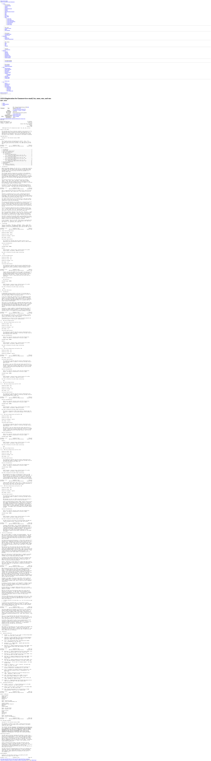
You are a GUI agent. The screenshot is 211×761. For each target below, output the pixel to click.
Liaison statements (8, 69)
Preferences (7, 84)
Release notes (7, 77)
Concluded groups (8, 34)
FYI (9, 49)
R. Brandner (15, 110)
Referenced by (18, 118)
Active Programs (10, 22)
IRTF (6, 14)
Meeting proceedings (8, 66)
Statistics (6, 73)
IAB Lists (8, 89)
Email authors (2, 118)
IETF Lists (9, 87)
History (4, 105)
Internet (6, 7)
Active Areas (9, 19)
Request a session (8, 56)
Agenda (6, 51)
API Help (6, 76)
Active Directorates (10, 20)
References (14, 118)
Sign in (6, 92)
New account (7, 85)
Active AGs (9, 18)
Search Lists (23, 118)
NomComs (7, 71)
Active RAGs (9, 23)
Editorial (6, 45)
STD (6, 49)
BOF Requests (7, 30)
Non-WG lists (7, 35)
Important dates (7, 55)
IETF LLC (7, 15)
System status (7, 78)
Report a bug (2, 92)
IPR (28, 107)
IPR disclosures (7, 68)
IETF (1, 759)
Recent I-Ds (7, 38)
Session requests (7, 57)
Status (4, 103)
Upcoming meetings (8, 61)
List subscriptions (8, 86)
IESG (6, 12)
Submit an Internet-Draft (9, 39)
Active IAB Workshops (11, 21)
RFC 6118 (19, 108)
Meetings (8, 75)
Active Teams (9, 24)
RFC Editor (7, 16)
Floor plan (6, 53)
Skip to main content (4, 0)
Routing (6, 9)
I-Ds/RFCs (9, 74)
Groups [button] (4, 3)
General (6, 6)
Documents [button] (5, 36)
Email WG (7, 118)
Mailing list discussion (16, 115)
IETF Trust (14, 759)
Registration (7, 54)
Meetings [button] (4, 50)
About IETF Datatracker (4, 760)
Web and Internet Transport (9, 11)
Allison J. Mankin (16, 116)
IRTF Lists (9, 88)
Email (35, 760)
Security (6, 10)
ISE (5, 44)
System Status (23, 760)
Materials (6, 52)
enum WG (23, 109)
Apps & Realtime (8, 5)
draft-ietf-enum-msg (18, 109)
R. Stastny (24, 110)
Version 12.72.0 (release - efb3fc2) (15, 760)
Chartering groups (8, 28)
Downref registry (8, 72)
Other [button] (4, 67)
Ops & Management (8, 8)
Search (6, 37)
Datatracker (12, 1)
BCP (8, 49)
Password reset (7, 83)
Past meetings (7, 65)
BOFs (6, 29)
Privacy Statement (26, 759)
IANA (22, 759)
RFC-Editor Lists (10, 90)
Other (6, 17)
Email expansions (6, 104)
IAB (5, 13)
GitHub (32, 760)
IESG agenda (7, 70)
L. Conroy (19, 110)
